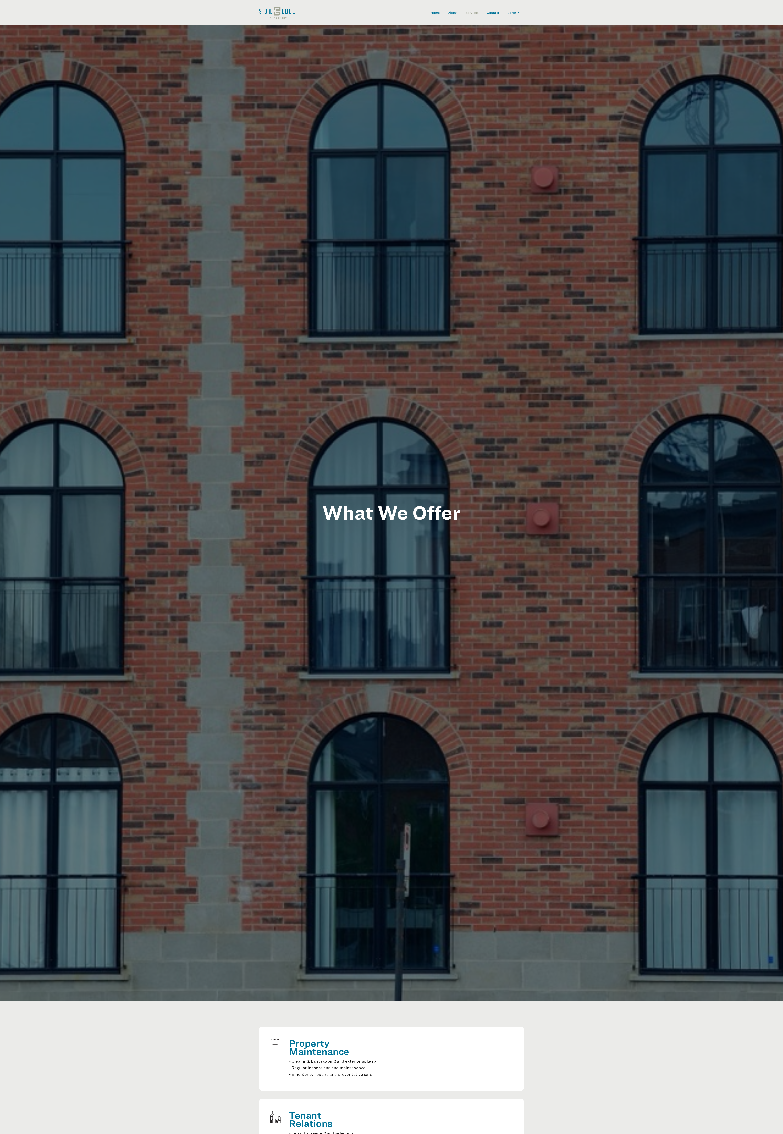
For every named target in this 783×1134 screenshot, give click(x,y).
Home (435, 12)
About (453, 12)
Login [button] (512, 12)
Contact (493, 12)
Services (472, 12)
